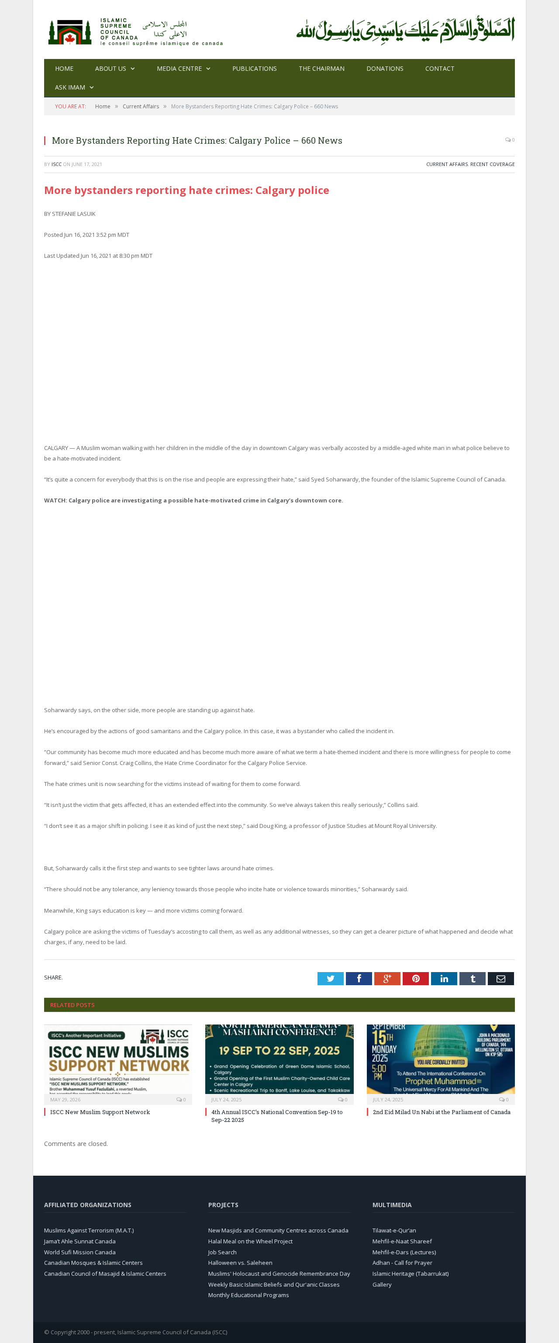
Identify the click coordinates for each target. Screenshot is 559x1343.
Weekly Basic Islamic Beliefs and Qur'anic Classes (274, 1284)
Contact (440, 68)
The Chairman (322, 68)
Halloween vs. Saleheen (240, 1263)
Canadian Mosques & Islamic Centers (93, 1263)
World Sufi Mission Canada (80, 1252)
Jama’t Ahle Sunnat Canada (80, 1241)
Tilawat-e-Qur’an (394, 1230)
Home (64, 68)
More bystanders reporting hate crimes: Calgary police (186, 190)
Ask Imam (70, 87)
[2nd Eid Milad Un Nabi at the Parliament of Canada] (441, 1064)
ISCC (57, 164)
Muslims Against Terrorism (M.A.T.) (89, 1230)
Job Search (222, 1252)
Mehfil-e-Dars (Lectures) (404, 1252)
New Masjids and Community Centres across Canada (278, 1230)
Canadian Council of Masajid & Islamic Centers (105, 1273)
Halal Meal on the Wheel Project (250, 1241)
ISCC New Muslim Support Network (100, 1112)
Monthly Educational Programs (248, 1295)
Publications (254, 68)
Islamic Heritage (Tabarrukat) (411, 1273)
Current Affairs (447, 164)
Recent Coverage (492, 164)
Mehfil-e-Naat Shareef (402, 1241)
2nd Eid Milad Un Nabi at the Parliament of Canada (442, 1112)
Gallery (382, 1284)
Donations (385, 68)
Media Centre (179, 68)
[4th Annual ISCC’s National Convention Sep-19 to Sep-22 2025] (279, 1064)
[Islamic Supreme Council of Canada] (137, 29)
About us (110, 68)
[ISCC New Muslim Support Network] (118, 1064)
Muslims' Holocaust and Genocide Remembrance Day (279, 1273)
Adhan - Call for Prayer (402, 1263)
